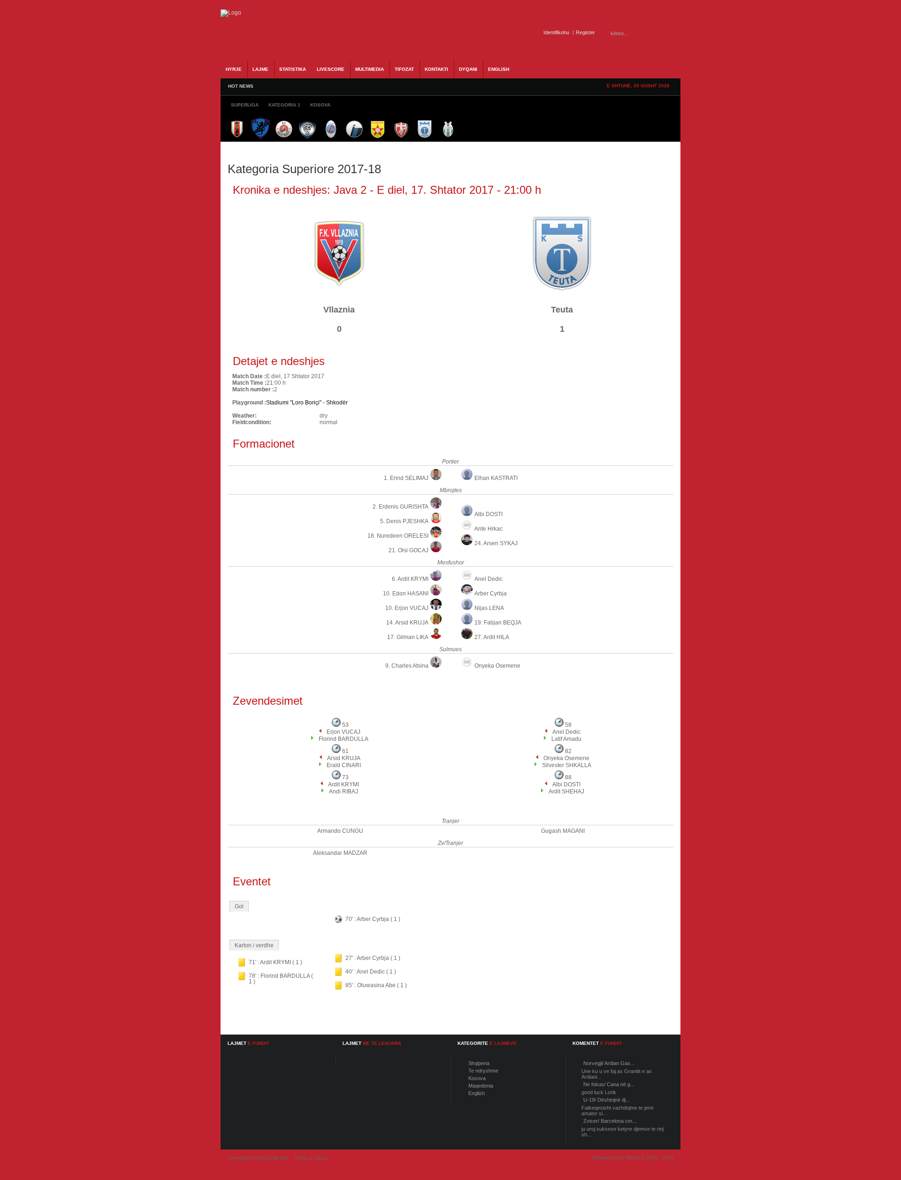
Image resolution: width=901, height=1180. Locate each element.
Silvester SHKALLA (566, 765)
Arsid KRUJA (343, 758)
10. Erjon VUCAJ (406, 608)
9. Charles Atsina (406, 665)
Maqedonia (480, 1086)
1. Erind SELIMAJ (406, 478)
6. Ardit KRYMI (410, 579)
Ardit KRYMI (343, 784)
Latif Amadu (566, 739)
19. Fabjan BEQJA (497, 622)
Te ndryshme (483, 1070)
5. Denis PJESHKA (404, 521)
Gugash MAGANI (563, 831)
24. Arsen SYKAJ (496, 543)
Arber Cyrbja (490, 593)
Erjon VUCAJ (343, 732)
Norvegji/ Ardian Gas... (608, 1063)
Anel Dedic (488, 579)
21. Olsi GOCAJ (408, 550)
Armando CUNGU (340, 831)
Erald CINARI (344, 765)
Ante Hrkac (488, 528)
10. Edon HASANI (405, 593)
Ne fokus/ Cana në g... (608, 1084)
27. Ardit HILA (491, 637)
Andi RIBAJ (343, 791)
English (476, 1093)
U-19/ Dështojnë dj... (606, 1100)
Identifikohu (556, 32)
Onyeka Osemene (497, 665)
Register (585, 32)
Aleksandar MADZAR (340, 853)
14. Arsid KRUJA (407, 622)
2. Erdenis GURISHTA (400, 506)
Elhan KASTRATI (496, 478)
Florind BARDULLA (343, 739)
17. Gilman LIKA (407, 637)
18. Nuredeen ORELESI (397, 536)
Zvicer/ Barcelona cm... (609, 1121)
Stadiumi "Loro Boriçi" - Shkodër (307, 402)
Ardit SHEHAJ (566, 791)
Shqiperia (478, 1063)
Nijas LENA (489, 608)
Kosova (477, 1078)
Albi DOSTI (488, 514)
